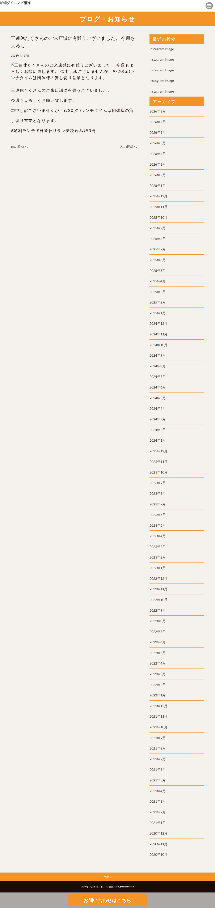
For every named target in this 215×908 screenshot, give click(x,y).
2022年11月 (158, 589)
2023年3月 (157, 546)
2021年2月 (157, 812)
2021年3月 (157, 801)
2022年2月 (157, 685)
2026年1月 (157, 185)
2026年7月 (157, 122)
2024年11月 (158, 334)
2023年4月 (157, 536)
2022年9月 (157, 610)
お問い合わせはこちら (107, 900)
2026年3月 (157, 164)
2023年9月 (157, 483)
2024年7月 (157, 376)
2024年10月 (158, 345)
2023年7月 (157, 504)
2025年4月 (157, 281)
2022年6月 (157, 642)
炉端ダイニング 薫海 (15, 3)
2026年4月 (157, 154)
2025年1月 (157, 313)
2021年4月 (157, 791)
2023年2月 (157, 557)
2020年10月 (158, 854)
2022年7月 (157, 631)
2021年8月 (157, 748)
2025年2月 (157, 302)
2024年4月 (157, 408)
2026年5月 (157, 143)
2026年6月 (157, 132)
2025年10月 (158, 217)
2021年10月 (158, 727)
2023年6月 (157, 515)
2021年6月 (157, 769)
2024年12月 (158, 323)
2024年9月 (157, 355)
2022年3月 (157, 674)
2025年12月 (158, 196)
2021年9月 (157, 738)
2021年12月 (158, 706)
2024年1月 (157, 440)
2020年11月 (158, 844)
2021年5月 (157, 780)
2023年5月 (157, 525)
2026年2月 (157, 175)
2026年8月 (157, 111)
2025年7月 (157, 249)
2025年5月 (157, 270)
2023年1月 (157, 568)
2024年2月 (157, 430)
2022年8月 (157, 621)
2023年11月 (158, 461)
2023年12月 (158, 451)
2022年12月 (158, 578)
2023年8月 (157, 493)
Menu (107, 876)
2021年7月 (157, 759)
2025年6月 (157, 260)
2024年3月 (157, 419)
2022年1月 (157, 695)
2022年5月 (157, 653)
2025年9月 (157, 228)
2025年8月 (157, 239)
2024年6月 (157, 387)
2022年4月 (157, 663)
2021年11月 (158, 716)
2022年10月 (158, 600)
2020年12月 (158, 833)
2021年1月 (157, 822)
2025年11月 (158, 207)
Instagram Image (161, 49)
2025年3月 (157, 292)
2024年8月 (157, 366)
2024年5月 (157, 398)
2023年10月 (158, 472)
